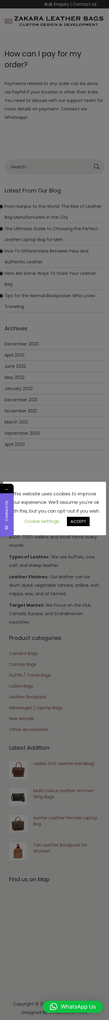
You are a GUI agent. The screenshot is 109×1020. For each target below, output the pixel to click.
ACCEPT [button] (78, 521)
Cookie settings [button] (41, 521)
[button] (73, 1007)
